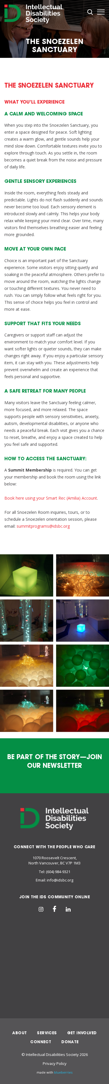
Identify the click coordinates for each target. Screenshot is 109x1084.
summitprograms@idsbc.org (43, 526)
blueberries (63, 1072)
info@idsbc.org (60, 880)
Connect (40, 1041)
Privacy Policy (55, 1063)
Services (47, 1032)
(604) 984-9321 (58, 871)
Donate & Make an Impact (55, 995)
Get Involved (82, 1032)
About (19, 1032)
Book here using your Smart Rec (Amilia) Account (50, 498)
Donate (69, 1041)
